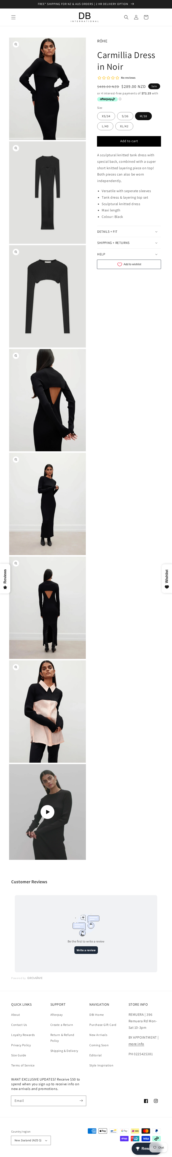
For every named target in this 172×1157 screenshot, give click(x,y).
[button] (13, 17)
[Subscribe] (81, 1101)
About (15, 1015)
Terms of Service (23, 1065)
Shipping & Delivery (64, 1051)
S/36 (125, 116)
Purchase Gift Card (102, 1025)
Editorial (95, 1055)
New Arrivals (98, 1035)
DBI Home (96, 1015)
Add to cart (129, 141)
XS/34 (106, 116)
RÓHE (102, 40)
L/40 (105, 126)
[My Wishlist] (156, 17)
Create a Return (61, 1025)
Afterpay (56, 1015)
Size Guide (18, 1055)
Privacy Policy (21, 1045)
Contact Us (19, 1025)
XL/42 (124, 126)
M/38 (143, 116)
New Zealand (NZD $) (28, 1140)
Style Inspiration (101, 1065)
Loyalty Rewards (23, 1035)
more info (136, 1044)
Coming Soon (99, 1045)
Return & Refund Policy (62, 1037)
